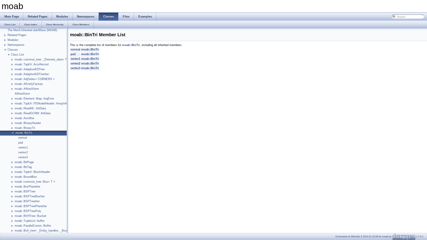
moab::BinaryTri (25, 128)
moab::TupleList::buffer (29, 220)
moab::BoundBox (26, 176)
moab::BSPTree (25, 191)
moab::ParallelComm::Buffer (33, 225)
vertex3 (23, 157)
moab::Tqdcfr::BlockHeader (32, 172)
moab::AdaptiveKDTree (30, 69)
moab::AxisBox (24, 118)
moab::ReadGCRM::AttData (32, 113)
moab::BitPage (24, 162)
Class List (17, 54)
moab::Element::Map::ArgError (34, 98)
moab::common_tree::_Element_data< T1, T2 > (45, 59)
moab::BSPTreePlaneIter (31, 206)
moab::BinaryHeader (28, 123)
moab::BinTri (24, 132)
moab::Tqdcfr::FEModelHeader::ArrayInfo (41, 103)
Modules (13, 40)
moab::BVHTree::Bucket (30, 216)
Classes (13, 49)
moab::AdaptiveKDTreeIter (32, 74)
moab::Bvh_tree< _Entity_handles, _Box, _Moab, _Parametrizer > (57, 230)
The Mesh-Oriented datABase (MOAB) (32, 30)
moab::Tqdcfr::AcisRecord (31, 64)
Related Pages (17, 35)
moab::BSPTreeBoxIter (30, 196)
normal (22, 137)
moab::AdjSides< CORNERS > (35, 79)
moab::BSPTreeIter (27, 201)
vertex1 (23, 147)
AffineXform (22, 93)
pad (20, 142)
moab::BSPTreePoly (28, 211)
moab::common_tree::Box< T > (35, 181)
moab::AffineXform (27, 88)
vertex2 (23, 152)
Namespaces (16, 44)
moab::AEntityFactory (29, 84)
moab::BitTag (23, 167)
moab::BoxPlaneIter (27, 186)
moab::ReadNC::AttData (30, 108)
